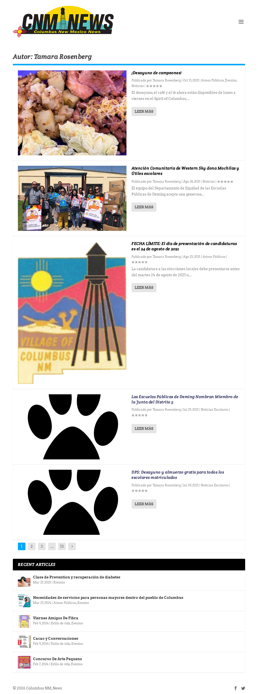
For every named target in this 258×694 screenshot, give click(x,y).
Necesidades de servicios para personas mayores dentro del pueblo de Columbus (108, 598)
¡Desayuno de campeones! (157, 72)
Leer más (144, 111)
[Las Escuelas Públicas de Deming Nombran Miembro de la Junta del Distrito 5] (72, 426)
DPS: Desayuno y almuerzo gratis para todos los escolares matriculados (178, 474)
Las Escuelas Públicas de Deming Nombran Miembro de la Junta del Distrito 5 (185, 399)
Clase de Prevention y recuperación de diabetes (76, 577)
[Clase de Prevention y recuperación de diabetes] (24, 580)
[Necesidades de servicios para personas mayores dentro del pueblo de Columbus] (24, 601)
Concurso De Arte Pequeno (57, 659)
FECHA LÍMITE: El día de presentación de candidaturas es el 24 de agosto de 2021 (184, 246)
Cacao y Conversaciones (55, 638)
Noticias (138, 86)
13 (62, 546)
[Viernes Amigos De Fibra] (24, 621)
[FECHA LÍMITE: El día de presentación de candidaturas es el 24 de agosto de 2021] (72, 312)
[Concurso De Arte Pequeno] (24, 662)
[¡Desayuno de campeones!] (72, 112)
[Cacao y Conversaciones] (24, 641)
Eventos (231, 80)
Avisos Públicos (212, 80)
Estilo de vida (60, 623)
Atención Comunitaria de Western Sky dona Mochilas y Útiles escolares (185, 170)
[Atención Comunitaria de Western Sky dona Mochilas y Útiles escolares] (72, 198)
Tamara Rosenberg (167, 80)
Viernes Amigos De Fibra (55, 618)
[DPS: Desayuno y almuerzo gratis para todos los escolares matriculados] (72, 502)
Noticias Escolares (215, 409)
